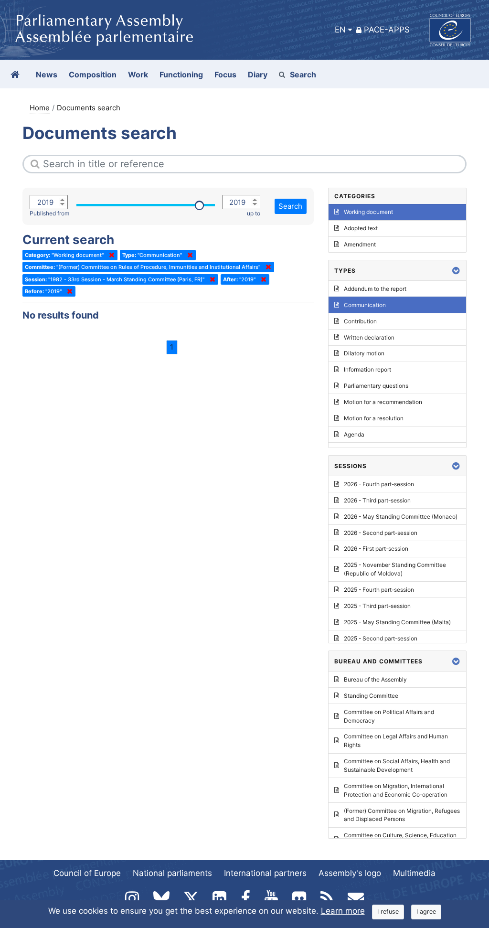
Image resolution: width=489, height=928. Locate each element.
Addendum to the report (375, 288)
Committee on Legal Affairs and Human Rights (396, 740)
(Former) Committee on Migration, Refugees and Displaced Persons (402, 815)
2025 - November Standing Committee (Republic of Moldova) (395, 569)
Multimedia (414, 873)
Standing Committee (371, 695)
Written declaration (369, 337)
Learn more (343, 911)
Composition (93, 74)
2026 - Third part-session (377, 500)
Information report (367, 369)
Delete (110, 255)
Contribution (360, 321)
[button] (456, 270)
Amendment (360, 244)
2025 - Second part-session (380, 638)
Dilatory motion (364, 353)
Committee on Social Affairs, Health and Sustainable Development (397, 765)
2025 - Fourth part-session (379, 589)
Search (303, 74)
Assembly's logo (350, 873)
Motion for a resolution (374, 418)
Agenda (354, 434)
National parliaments (172, 873)
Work (138, 74)
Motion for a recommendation (383, 401)
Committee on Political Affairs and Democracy (389, 716)
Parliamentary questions (376, 385)
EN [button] (340, 29)
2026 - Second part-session (380, 532)
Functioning (181, 74)
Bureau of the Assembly (375, 679)
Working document (368, 211)
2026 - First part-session (376, 548)
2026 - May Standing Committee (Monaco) (400, 516)
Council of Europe (87, 873)
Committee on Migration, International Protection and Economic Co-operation (395, 790)
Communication (365, 305)
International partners (265, 873)
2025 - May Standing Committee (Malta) (397, 622)
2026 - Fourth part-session (379, 484)
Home (40, 107)
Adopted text (361, 228)
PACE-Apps (387, 29)
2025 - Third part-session (377, 605)
